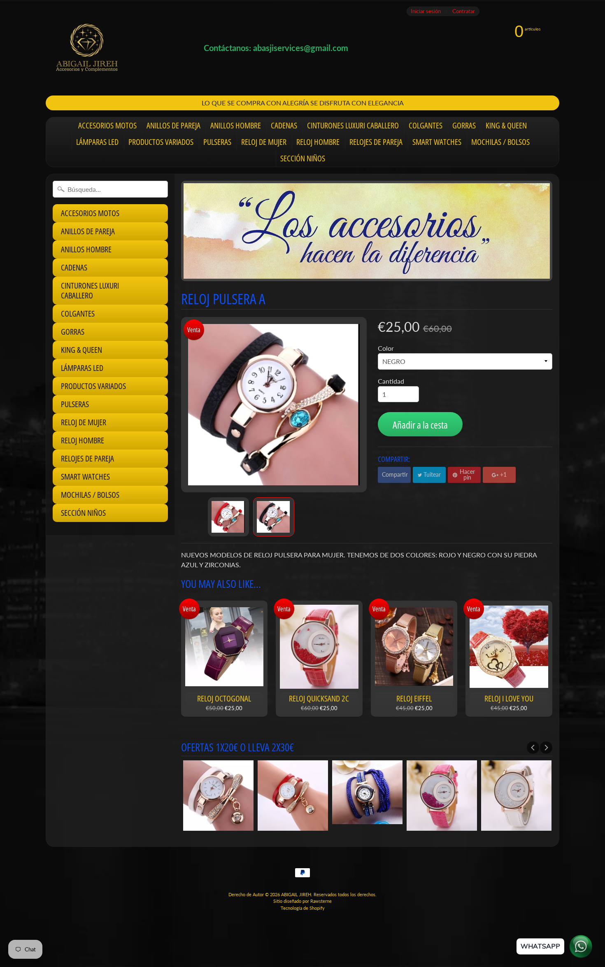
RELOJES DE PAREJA (376, 141)
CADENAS (284, 125)
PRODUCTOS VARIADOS (160, 141)
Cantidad (391, 381)
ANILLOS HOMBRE (235, 125)
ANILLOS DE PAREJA (173, 125)
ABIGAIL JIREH (296, 894)
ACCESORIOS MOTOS (107, 125)
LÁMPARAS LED (97, 141)
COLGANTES (425, 125)
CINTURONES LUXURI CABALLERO (353, 125)
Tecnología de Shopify (303, 908)
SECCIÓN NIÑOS (302, 158)
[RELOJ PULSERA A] (228, 516)
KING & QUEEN (506, 125)
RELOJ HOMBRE (318, 141)
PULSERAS (217, 141)
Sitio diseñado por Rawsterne (302, 901)
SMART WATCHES (436, 141)
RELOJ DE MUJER (263, 141)
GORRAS (464, 125)
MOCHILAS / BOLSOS (500, 141)
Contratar (463, 11)
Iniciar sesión (426, 11)
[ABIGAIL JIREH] (87, 48)
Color (386, 348)
